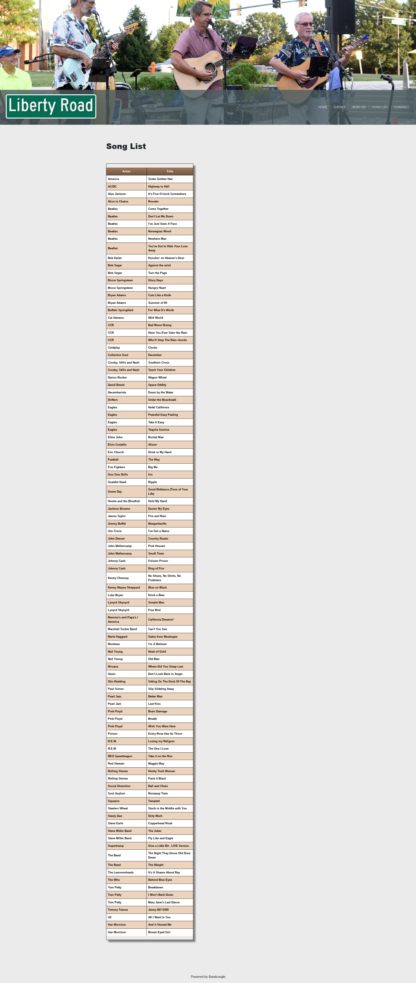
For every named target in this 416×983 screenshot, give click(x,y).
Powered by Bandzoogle (208, 976)
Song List (380, 107)
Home (322, 107)
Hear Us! (359, 107)
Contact (401, 107)
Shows (339, 107)
